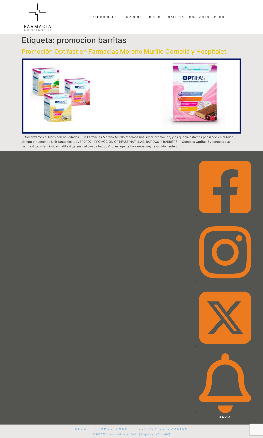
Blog (219, 17)
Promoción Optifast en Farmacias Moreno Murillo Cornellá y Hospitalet (124, 51)
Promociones (103, 17)
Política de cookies (162, 429)
